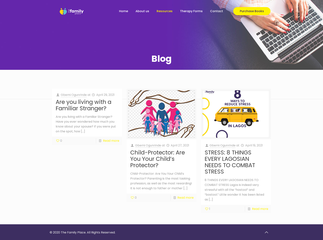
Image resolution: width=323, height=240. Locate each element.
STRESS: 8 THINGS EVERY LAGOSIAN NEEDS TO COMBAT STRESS (230, 162)
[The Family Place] (72, 11)
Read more (111, 141)
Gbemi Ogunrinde (74, 95)
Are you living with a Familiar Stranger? (83, 105)
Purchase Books (252, 11)
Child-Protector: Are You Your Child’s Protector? (157, 158)
